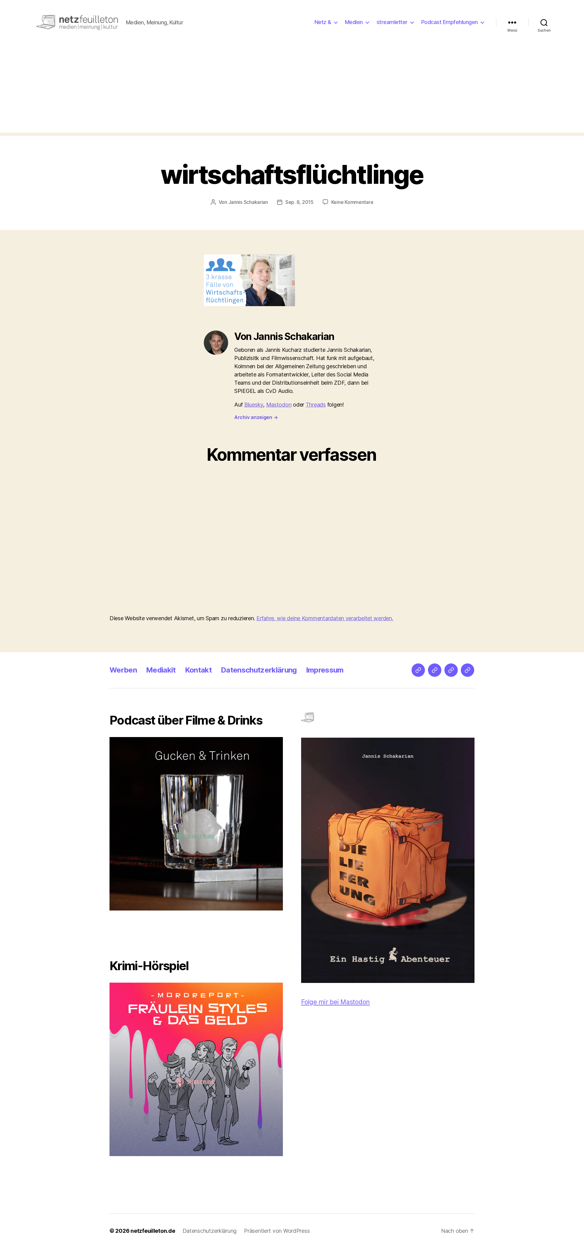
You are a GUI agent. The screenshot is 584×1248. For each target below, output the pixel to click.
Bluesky (253, 404)
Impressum (325, 670)
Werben (123, 670)
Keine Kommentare (352, 202)
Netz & (323, 22)
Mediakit (161, 670)
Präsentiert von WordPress (277, 1231)
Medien (354, 22)
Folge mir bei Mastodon (335, 1002)
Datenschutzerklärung (259, 670)
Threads (316, 404)
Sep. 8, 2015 (299, 202)
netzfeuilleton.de (152, 1231)
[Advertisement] (291, 90)
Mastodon (279, 404)
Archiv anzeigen (256, 417)
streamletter (392, 22)
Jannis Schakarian (248, 202)
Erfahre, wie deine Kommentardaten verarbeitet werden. (324, 618)
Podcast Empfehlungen (449, 22)
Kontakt (198, 670)
